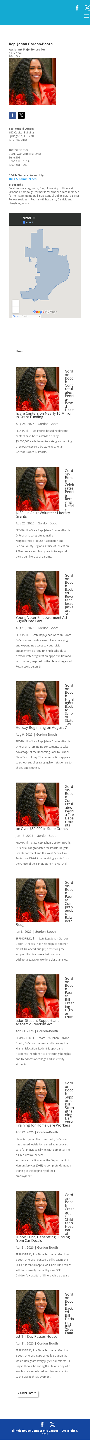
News (19, 351)
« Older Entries (27, 1393)
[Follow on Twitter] (21, 115)
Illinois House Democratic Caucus (35, 1431)
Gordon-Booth (48, 424)
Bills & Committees (22, 179)
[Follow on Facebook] (12, 115)
